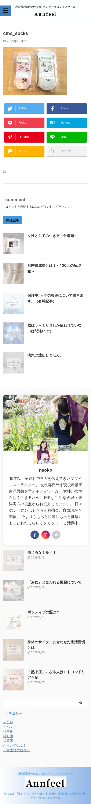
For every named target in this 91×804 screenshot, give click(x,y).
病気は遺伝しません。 (45, 355)
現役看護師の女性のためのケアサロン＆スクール (45, 773)
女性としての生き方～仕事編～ (53, 235)
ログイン (44, 206)
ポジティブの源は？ (44, 612)
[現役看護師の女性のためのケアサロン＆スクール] (45, 13)
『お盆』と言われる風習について (54, 582)
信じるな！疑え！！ (44, 552)
